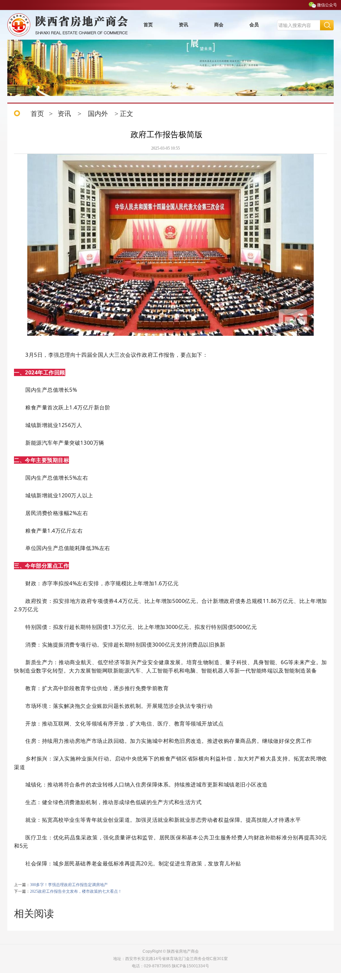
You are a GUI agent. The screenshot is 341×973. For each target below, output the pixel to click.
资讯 (183, 24)
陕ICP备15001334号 (190, 966)
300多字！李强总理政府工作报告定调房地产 (69, 884)
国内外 (98, 113)
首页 (148, 24)
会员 (254, 24)
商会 (218, 24)
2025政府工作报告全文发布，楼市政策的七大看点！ (76, 891)
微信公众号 (327, 5)
